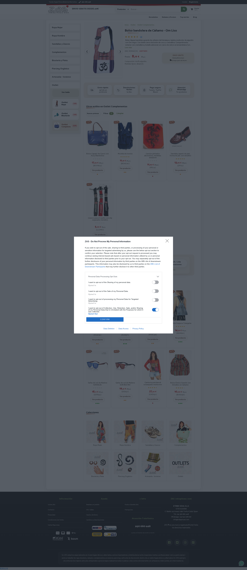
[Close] (168, 241)
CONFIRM (105, 319)
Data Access (123, 329)
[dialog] (123, 285)
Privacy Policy (138, 329)
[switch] (155, 282)
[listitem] (123, 276)
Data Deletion (108, 329)
